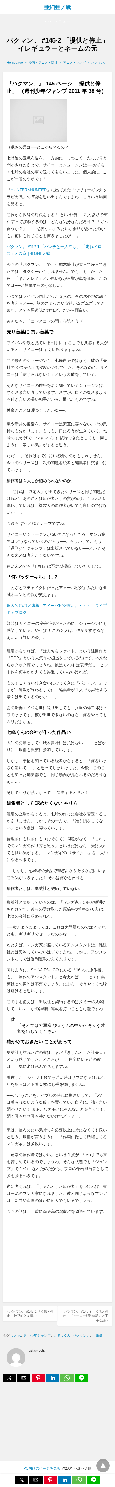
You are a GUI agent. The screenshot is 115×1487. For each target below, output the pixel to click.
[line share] (81, 1380)
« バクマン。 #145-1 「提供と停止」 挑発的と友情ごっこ (30, 1314)
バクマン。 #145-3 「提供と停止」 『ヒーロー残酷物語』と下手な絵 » (85, 1316)
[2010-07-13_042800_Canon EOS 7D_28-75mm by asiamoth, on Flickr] (39, 140)
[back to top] (103, 1465)
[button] (57, 21)
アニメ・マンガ (74, 62)
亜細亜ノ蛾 (57, 7)
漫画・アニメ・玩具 (43, 62)
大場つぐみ (62, 1335)
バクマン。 (99, 62)
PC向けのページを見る (42, 1468)
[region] (57, 1259)
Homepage (15, 62)
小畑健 (97, 1335)
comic (16, 1335)
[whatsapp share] (67, 1380)
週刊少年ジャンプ (37, 1335)
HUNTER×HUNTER (29, 190)
